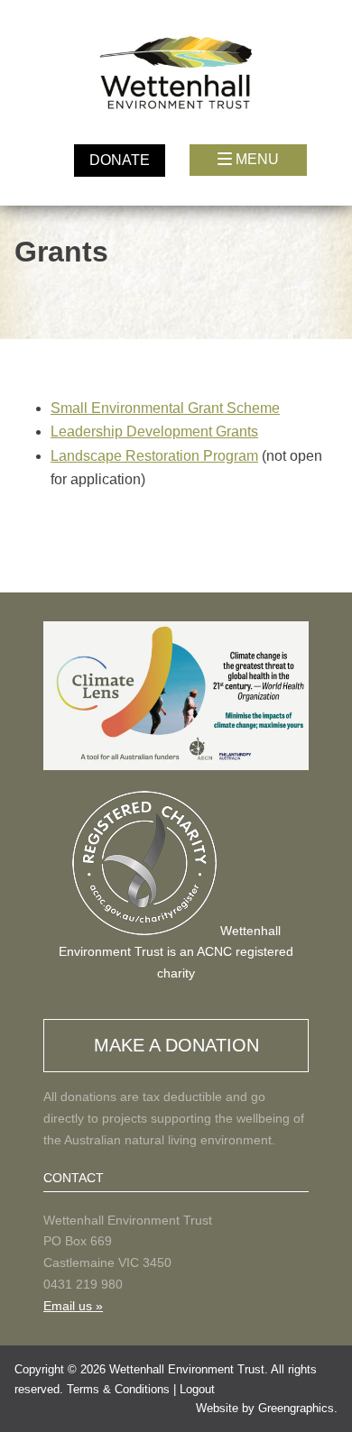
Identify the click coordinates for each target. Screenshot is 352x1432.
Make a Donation (176, 1045)
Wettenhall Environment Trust (186, 1369)
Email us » (73, 1306)
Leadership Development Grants (154, 431)
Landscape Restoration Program (154, 456)
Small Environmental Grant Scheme (165, 408)
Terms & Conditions (118, 1389)
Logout (197, 1389)
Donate (119, 160)
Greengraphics (296, 1408)
